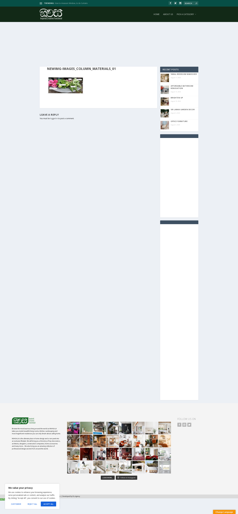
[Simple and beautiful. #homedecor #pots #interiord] (86, 428)
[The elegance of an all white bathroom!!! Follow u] (164, 467)
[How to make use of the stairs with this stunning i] (112, 428)
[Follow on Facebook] (179, 425)
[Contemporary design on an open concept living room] (164, 454)
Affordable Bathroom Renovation (182, 87)
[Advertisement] (114, 44)
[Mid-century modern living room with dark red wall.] (125, 454)
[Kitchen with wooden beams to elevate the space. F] (164, 428)
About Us (168, 14)
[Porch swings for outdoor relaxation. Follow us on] (73, 467)
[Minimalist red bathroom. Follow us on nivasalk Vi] (86, 454)
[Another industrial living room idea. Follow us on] (125, 441)
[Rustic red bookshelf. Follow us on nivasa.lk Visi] (112, 454)
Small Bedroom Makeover (184, 74)
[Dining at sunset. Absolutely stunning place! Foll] (99, 441)
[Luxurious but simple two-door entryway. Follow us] (125, 467)
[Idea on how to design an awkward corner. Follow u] (138, 441)
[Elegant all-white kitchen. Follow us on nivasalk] (86, 467)
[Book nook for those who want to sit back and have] (138, 428)
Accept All (48, 504)
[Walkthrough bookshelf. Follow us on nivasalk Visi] (73, 441)
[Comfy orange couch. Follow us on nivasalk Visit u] (73, 454)
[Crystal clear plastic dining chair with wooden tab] (86, 441)
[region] (32, 496)
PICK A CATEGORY (185, 14)
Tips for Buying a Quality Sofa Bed (68, 3)
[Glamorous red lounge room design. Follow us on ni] (151, 454)
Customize (16, 504)
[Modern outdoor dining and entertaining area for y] (151, 467)
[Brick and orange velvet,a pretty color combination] (151, 441)
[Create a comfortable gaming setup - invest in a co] (73, 428)
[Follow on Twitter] (189, 425)
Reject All (32, 504)
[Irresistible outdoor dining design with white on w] (138, 467)
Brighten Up (177, 97)
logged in (54, 118)
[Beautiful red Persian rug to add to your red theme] (138, 454)
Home (156, 14)
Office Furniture (179, 121)
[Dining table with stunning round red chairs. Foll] (99, 454)
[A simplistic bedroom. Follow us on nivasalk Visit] (164, 441)
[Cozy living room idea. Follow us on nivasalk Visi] (112, 467)
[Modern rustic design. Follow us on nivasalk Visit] (99, 467)
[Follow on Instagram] (184, 425)
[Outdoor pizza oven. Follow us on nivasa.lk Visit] (99, 428)
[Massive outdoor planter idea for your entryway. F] (125, 428)
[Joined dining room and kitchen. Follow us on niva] (112, 441)
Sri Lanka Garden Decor (183, 109)
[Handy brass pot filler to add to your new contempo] (151, 428)
